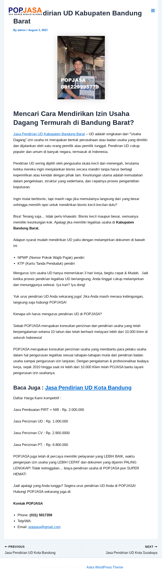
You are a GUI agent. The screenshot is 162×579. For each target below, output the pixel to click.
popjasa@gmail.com (44, 527)
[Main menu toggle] (153, 11)
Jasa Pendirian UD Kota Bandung (88, 387)
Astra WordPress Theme (104, 567)
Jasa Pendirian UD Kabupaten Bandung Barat (49, 134)
